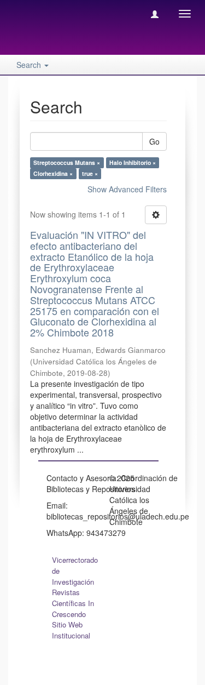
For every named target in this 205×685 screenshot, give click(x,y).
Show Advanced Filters (127, 189)
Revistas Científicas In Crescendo (73, 603)
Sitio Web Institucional (71, 630)
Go (154, 141)
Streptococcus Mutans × (66, 162)
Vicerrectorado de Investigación (75, 571)
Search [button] (29, 64)
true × (90, 173)
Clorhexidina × (53, 173)
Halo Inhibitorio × (132, 162)
